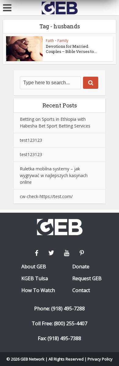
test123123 (31, 140)
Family (62, 40)
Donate (80, 267)
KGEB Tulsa (34, 278)
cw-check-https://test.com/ (46, 196)
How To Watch (38, 290)
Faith (50, 40)
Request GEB (87, 278)
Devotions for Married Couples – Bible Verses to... (71, 49)
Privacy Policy (100, 359)
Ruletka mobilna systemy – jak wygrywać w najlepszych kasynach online (54, 175)
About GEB (33, 267)
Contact (81, 290)
